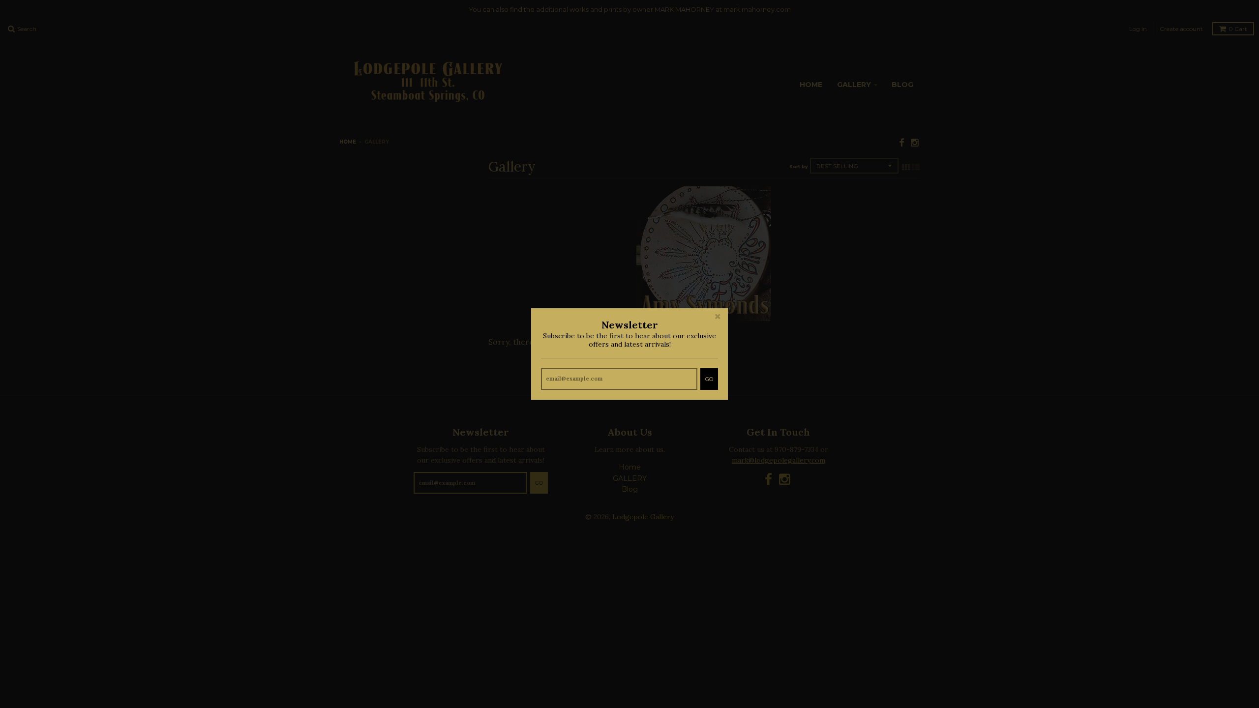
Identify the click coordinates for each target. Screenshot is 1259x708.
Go (709, 379)
